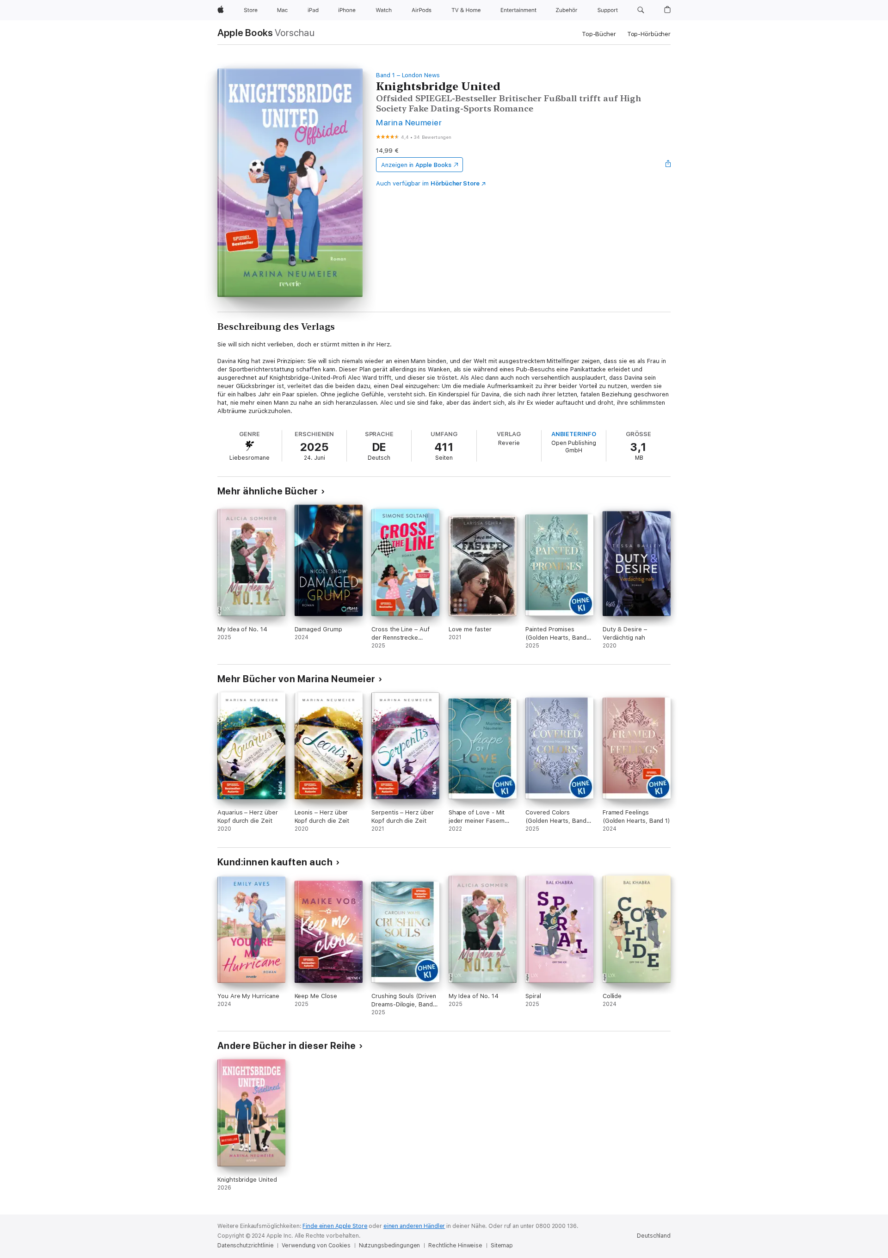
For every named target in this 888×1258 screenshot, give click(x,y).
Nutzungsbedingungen (389, 1245)
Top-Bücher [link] (599, 34)
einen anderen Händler (414, 1226)
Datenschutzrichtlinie (245, 1245)
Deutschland (654, 1236)
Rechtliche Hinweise (455, 1245)
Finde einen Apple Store (334, 1226)
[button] (641, 10)
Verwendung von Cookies (316, 1245)
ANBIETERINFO (573, 434)
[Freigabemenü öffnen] (668, 164)
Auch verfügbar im (428, 183)
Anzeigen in (416, 164)
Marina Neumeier (409, 122)
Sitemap (502, 1245)
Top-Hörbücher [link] (649, 34)
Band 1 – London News (408, 75)
